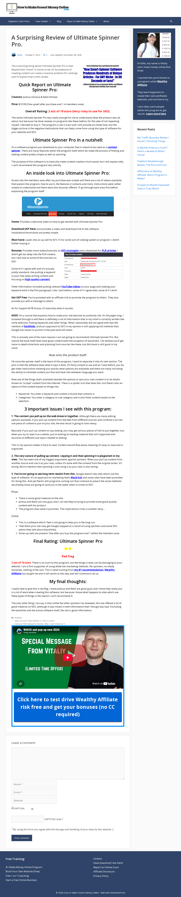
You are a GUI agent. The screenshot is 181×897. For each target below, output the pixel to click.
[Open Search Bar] (171, 21)
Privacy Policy (101, 875)
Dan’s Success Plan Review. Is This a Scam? (35, 620)
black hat (76, 477)
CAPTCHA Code (52, 819)
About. (106, 21)
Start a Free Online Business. (21, 880)
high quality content (37, 279)
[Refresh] (32, 808)
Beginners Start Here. (19, 21)
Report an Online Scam (106, 867)
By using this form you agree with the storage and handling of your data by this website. (63, 829)
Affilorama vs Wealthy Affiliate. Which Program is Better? (152, 175)
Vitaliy (19, 55)
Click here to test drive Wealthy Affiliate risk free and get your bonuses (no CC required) (67, 707)
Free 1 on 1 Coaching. (17, 875)
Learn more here (156, 113)
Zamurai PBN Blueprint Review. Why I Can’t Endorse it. (40, 624)
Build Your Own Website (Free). (23, 871)
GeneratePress (117, 892)
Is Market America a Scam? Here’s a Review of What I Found (152, 151)
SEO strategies (70, 250)
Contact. (97, 858)
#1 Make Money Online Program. (24, 867)
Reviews (18, 617)
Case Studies (41, 21)
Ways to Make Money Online (81, 21)
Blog (59, 21)
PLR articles (109, 250)
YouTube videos (70, 286)
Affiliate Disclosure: (104, 871)
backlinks (29, 326)
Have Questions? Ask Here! (108, 862)
